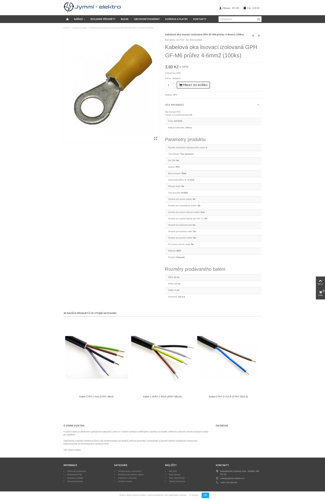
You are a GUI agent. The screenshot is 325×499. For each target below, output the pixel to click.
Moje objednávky (176, 478)
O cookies (194, 495)
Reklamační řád (74, 474)
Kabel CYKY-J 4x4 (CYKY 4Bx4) (96, 396)
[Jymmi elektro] (92, 7)
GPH (175, 95)
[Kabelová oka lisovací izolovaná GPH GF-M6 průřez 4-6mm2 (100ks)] (112, 88)
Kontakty (199, 19)
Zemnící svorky (125, 481)
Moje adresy (174, 474)
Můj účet (172, 471)
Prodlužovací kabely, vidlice (131, 474)
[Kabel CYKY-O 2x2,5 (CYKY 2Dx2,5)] (228, 357)
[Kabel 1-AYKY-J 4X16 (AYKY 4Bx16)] (162, 357)
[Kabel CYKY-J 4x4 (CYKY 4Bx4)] (96, 357)
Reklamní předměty (102, 19)
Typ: (187, 40)
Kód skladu (170, 40)
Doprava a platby (176, 19)
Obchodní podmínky (147, 19)
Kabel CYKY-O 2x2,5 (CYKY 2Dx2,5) (228, 396)
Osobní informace (176, 481)
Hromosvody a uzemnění (129, 471)
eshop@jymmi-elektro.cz (232, 478)
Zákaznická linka (75, 481)
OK (205, 495)
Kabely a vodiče (79, 28)
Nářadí (78, 19)
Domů (66, 28)
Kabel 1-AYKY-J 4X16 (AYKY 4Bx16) (162, 396)
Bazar (124, 19)
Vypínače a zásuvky (127, 478)
